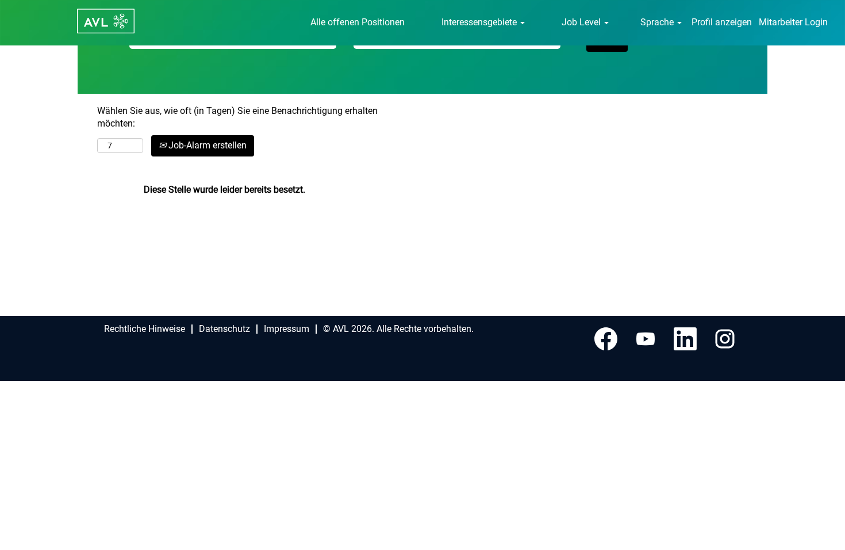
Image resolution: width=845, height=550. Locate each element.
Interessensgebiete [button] (480, 22)
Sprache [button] (658, 22)
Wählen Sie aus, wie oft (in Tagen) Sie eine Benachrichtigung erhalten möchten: (237, 117)
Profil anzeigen (722, 22)
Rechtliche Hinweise (144, 328)
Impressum (286, 328)
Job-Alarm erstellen (206, 145)
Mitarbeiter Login (793, 22)
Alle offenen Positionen (357, 22)
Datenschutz (224, 328)
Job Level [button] (582, 22)
